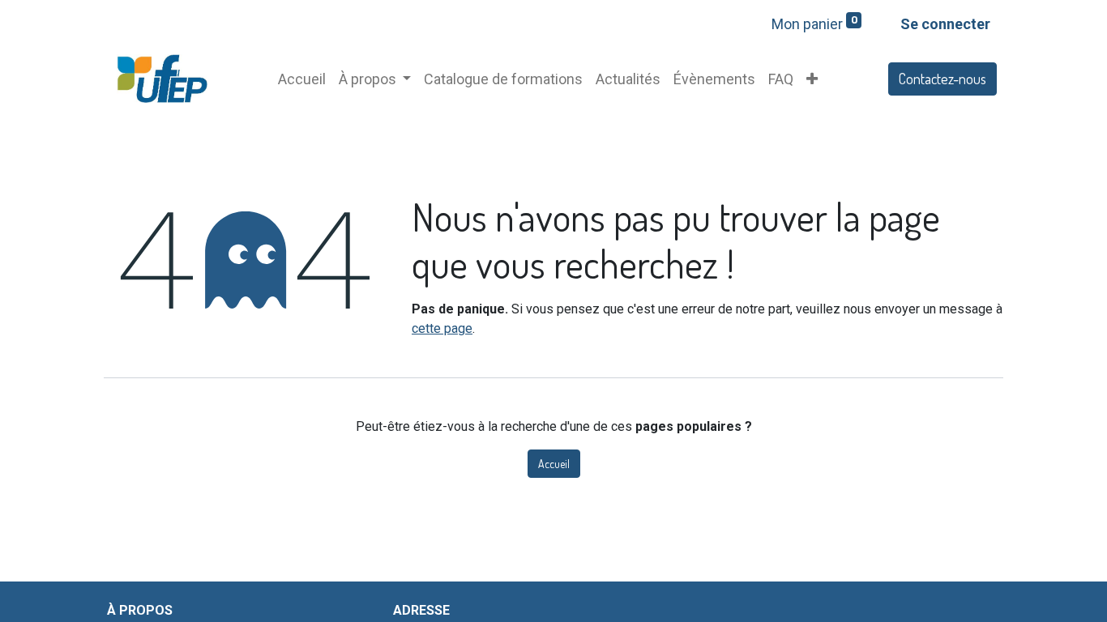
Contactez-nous (942, 78)
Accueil (554, 464)
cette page (442, 328)
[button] (812, 79)
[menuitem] (301, 79)
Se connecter (945, 23)
